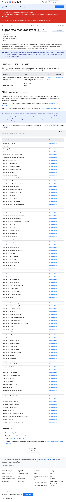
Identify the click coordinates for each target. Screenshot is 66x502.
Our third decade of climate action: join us (44, 491)
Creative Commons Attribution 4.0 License (45, 459)
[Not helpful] (63, 26)
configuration (13, 433)
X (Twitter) (52, 478)
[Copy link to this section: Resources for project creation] (30, 64)
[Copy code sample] (62, 131)
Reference (45, 25)
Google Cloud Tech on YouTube (55, 484)
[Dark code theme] (59, 131)
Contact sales (5, 481)
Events (51, 476)
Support (20, 476)
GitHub (35, 473)
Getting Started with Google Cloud (41, 476)
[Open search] (43, 2)
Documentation (10, 25)
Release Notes (21, 478)
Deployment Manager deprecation (41, 20)
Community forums (23, 473)
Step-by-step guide (19, 439)
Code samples (37, 480)
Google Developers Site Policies (42, 461)
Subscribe (28, 494)
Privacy (12, 491)
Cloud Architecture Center (40, 482)
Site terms (18, 491)
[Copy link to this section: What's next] (13, 429)
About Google (5, 491)
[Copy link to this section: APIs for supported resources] (29, 92)
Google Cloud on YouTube (56, 481)
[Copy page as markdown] (43, 30)
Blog (51, 473)
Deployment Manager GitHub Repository (49, 108)
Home (3, 25)
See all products (6, 473)
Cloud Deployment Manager (15, 7)
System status (21, 481)
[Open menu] (2, 2)
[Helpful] (60, 26)
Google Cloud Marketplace (8, 478)
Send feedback (58, 30)
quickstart (24, 436)
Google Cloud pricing (7, 476)
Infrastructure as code (21, 25)
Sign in (62, 2)
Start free (59, 7)
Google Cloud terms (27, 491)
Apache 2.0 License (21, 461)
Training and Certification (40, 485)
